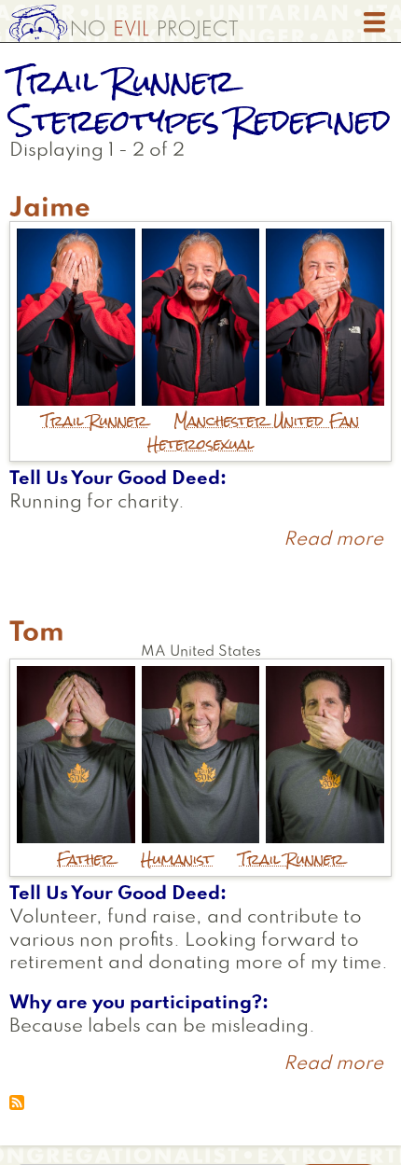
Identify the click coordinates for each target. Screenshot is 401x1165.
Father (86, 859)
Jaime (49, 209)
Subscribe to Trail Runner (16, 1102)
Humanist (177, 859)
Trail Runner (94, 421)
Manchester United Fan (266, 421)
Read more (333, 540)
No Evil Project (123, 23)
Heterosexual (200, 444)
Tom (36, 633)
